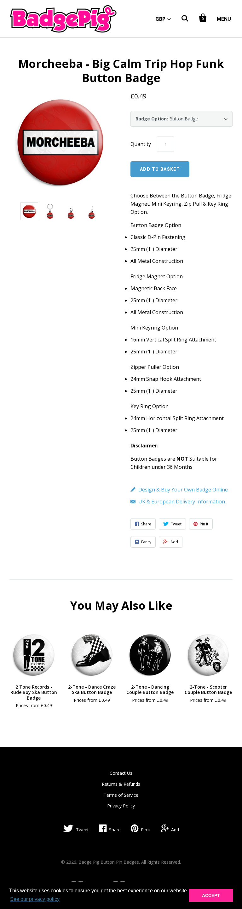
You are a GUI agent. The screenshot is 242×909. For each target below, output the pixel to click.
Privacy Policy (121, 806)
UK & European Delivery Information (181, 501)
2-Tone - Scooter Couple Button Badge (208, 690)
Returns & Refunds (121, 784)
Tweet (82, 830)
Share (115, 830)
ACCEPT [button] (211, 895)
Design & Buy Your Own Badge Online (183, 489)
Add (175, 830)
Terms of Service (121, 795)
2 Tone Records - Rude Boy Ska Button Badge (33, 692)
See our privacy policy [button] (35, 899)
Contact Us (121, 773)
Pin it (146, 830)
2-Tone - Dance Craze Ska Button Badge (92, 690)
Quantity (140, 144)
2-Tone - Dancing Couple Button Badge (150, 690)
